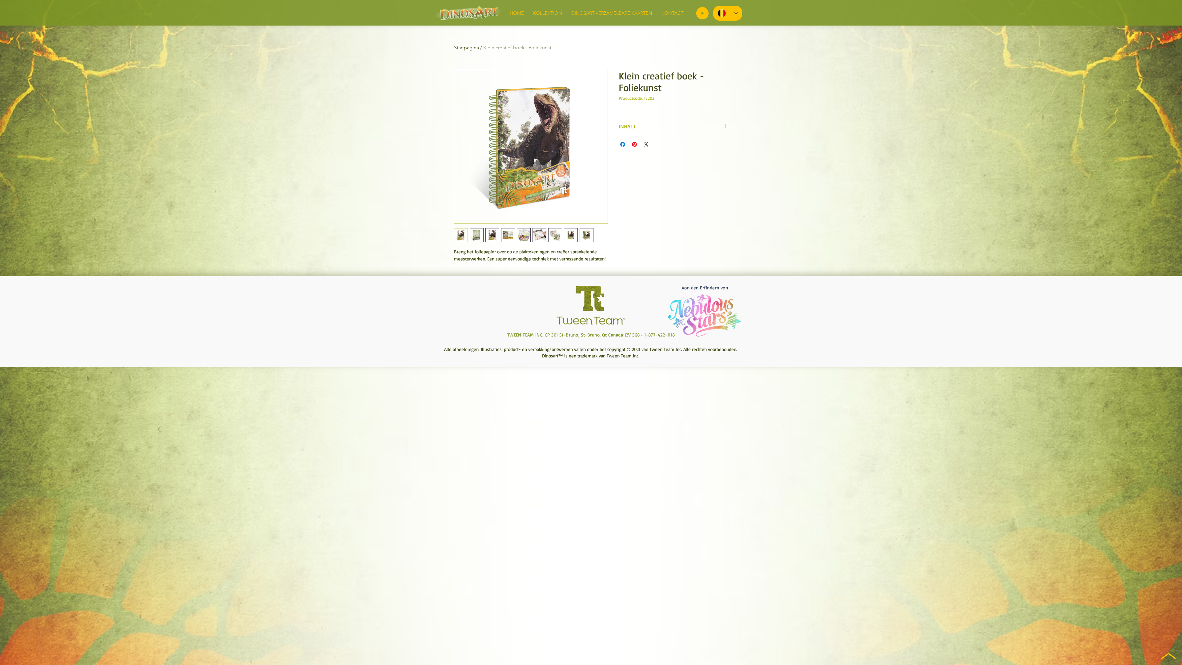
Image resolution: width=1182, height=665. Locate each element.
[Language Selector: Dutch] (727, 13)
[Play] (702, 13)
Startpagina (466, 47)
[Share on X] (646, 144)
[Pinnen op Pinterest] (634, 144)
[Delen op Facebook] (622, 144)
